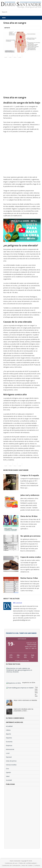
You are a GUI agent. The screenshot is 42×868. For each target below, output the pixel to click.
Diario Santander (15, 861)
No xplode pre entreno (30, 536)
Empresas (9, 745)
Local (7, 753)
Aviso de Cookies (27, 865)
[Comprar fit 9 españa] (10, 482)
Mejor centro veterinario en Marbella (25, 700)
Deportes (9, 738)
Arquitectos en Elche (28, 682)
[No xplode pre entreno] (10, 543)
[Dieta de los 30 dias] (10, 523)
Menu (4, 17)
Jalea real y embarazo (29, 495)
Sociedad (9, 780)
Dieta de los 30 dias (28, 516)
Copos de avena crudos (30, 557)
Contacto (37, 865)
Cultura (8, 730)
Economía (9, 742)
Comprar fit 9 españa (29, 475)
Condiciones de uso (11, 863)
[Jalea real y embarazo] (10, 502)
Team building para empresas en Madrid (36, 691)
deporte (7, 28)
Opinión (8, 772)
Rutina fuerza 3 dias (29, 578)
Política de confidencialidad (27, 863)
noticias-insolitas (11, 765)
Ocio (7, 769)
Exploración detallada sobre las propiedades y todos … (23, 710)
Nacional (9, 757)
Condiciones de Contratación (11, 865)
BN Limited (17, 603)
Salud (7, 776)
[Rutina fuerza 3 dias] (10, 585)
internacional (10, 749)
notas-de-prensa (11, 761)
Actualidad (9, 726)
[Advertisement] (21, 80)
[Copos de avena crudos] (10, 564)
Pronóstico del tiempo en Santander (21, 633)
